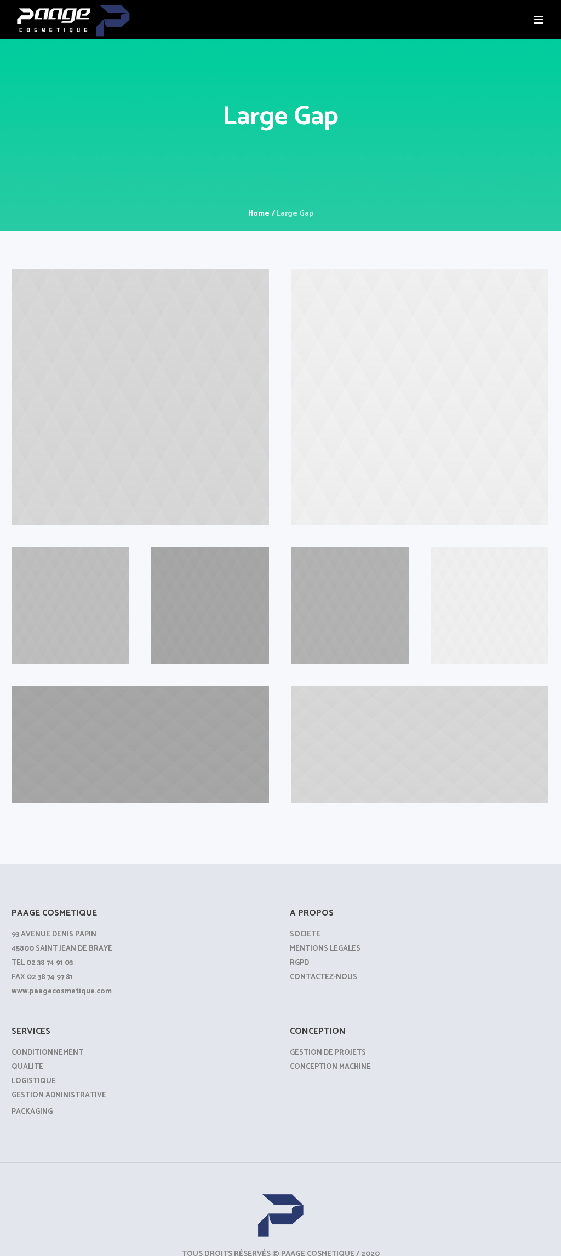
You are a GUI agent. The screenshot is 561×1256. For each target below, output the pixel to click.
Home (259, 213)
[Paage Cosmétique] (280, 1214)
